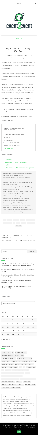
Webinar (20, 384)
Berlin (17, 355)
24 (23, 330)
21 (8, 330)
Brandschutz (21, 358)
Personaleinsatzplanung (10, 378)
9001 (3, 352)
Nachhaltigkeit (7, 376)
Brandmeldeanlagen (8, 358)
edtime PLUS (19, 364)
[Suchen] (35, 3)
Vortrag (19, 39)
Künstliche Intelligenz (20, 370)
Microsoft (20, 373)
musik (27, 373)
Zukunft (18, 225)
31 (23, 334)
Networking (18, 376)
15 (13, 327)
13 (3, 327)
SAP (26, 378)
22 (13, 330)
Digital (16, 220)
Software (31, 222)
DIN (35, 361)
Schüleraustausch (8, 381)
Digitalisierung (27, 361)
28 (8, 334)
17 (23, 327)
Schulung (32, 378)
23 (18, 330)
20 (3, 330)
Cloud (9, 220)
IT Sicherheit (31, 367)
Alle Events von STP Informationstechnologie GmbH (20, 168)
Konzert (8, 370)
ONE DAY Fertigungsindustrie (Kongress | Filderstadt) (17, 236)
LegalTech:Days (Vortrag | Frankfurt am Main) (19, 240)
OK (19, 431)
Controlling (16, 361)
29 (13, 334)
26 (33, 330)
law (18, 222)
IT (24, 367)
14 (8, 327)
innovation (30, 220)
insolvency (7, 222)
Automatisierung (7, 355)
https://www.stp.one (9, 148)
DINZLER (4, 364)
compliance (6, 361)
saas (23, 222)
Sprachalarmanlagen (9, 384)
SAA (22, 378)
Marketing (5, 373)
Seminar (19, 381)
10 (23, 323)
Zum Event (8, 159)
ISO (20, 367)
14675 (8, 352)
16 (18, 327)
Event (23, 220)
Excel (4, 367)
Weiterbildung (30, 384)
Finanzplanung (13, 367)
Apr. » (8, 339)
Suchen (31, 251)
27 (3, 334)
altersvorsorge (20, 352)
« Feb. (3, 339)
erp (26, 364)
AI (4, 220)
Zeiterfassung (15, 387)
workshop (5, 387)
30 (18, 334)
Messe (13, 373)
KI (14, 222)
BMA (22, 355)
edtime (11, 364)
